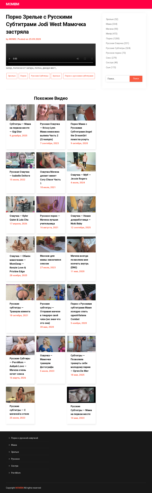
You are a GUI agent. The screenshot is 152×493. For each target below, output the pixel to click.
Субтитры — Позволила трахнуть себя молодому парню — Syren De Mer (81, 363)
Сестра (14, 466)
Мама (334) (111, 24)
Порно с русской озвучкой (24, 438)
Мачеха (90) (112, 29)
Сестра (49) (112, 62)
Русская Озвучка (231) (117, 43)
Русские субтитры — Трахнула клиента (20, 307)
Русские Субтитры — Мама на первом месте (81, 410)
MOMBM (12, 4)
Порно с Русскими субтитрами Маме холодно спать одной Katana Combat (81, 311)
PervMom (16, 473)
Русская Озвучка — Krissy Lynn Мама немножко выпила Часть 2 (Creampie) (50, 132)
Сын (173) (111, 67)
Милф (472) (111, 33)
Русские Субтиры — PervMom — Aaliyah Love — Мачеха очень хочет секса (20, 366)
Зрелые (12, 76)
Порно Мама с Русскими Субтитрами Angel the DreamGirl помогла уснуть (81, 132)
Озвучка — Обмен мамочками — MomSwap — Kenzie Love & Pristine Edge (20, 264)
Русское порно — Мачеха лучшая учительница (50, 219)
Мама (14, 445)
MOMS (12, 39)
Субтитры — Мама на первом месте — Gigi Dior (20, 128)
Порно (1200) (112, 38)
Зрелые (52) (112, 19)
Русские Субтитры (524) (118, 48)
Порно (23, 76)
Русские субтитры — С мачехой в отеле (19, 410)
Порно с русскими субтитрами (79, 76)
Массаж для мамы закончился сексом (50, 260)
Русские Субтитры (39, 76)
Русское (15, 459)
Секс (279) (111, 57)
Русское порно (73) (116, 53)
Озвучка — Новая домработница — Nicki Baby (81, 219)
